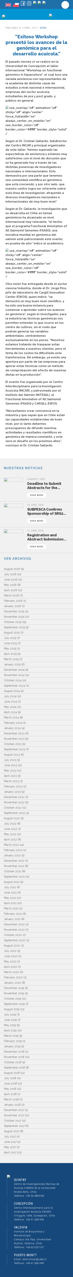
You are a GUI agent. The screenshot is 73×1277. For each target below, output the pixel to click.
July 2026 (10, 574)
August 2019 (11, 1009)
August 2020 (12, 945)
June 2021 (10, 892)
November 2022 (14, 802)
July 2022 (10, 823)
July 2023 (10, 759)
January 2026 (12, 606)
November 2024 (14, 675)
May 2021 (10, 897)
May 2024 (10, 706)
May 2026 (10, 584)
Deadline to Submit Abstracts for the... (44, 489)
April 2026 (10, 590)
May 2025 (10, 648)
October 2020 (13, 935)
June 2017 (10, 1141)
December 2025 (14, 611)
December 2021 (14, 860)
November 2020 (14, 929)
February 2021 (13, 913)
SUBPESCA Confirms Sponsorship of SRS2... (46, 514)
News (43, 28)
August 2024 (12, 691)
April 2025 (10, 653)
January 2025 (12, 664)
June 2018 (10, 1083)
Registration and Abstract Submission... (46, 540)
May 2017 (10, 1147)
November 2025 (14, 616)
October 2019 (12, 998)
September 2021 (14, 876)
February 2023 (13, 786)
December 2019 (14, 988)
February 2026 (13, 600)
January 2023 (12, 791)
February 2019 (13, 1041)
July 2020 (10, 950)
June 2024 (10, 701)
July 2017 (10, 1136)
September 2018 (14, 1067)
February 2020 (13, 977)
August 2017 (11, 1131)
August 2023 (12, 754)
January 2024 (12, 728)
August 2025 (12, 632)
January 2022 (12, 855)
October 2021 (12, 871)
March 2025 (11, 659)
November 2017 (14, 1115)
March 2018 (11, 1099)
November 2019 (14, 993)
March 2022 (11, 844)
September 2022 (14, 813)
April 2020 (10, 966)
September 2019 (14, 1003)
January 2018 (12, 1104)
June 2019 (10, 1019)
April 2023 (10, 775)
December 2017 (14, 1110)
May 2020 (10, 961)
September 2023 (14, 749)
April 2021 (10, 903)
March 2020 (11, 972)
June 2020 (10, 956)
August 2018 (12, 1072)
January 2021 (12, 919)
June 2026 (10, 579)
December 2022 (14, 797)
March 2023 (11, 781)
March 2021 (11, 908)
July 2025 (10, 637)
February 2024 (13, 722)
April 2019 (10, 1030)
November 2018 (14, 1057)
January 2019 (12, 1046)
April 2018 (10, 1094)
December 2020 (14, 924)
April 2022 (10, 839)
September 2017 (14, 1125)
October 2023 (13, 744)
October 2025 (12, 622)
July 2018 (10, 1078)
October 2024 (13, 680)
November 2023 (14, 738)
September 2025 (14, 627)
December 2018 (14, 1051)
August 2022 (12, 818)
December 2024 (14, 669)
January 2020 (12, 982)
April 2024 (10, 712)
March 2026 (11, 595)
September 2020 (14, 940)
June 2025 (10, 643)
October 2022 (13, 807)
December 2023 (14, 733)
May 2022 (10, 834)
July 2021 (10, 887)
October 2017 (12, 1120)
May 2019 (10, 1025)
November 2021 (14, 866)
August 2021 (11, 881)
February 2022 (13, 850)
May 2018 (10, 1088)
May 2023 (10, 770)
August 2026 (12, 569)
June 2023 (10, 765)
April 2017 (10, 1152)
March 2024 (11, 717)
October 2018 (12, 1062)
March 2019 (11, 1035)
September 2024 (14, 685)
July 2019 (10, 1014)
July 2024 (10, 696)
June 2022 (10, 828)
